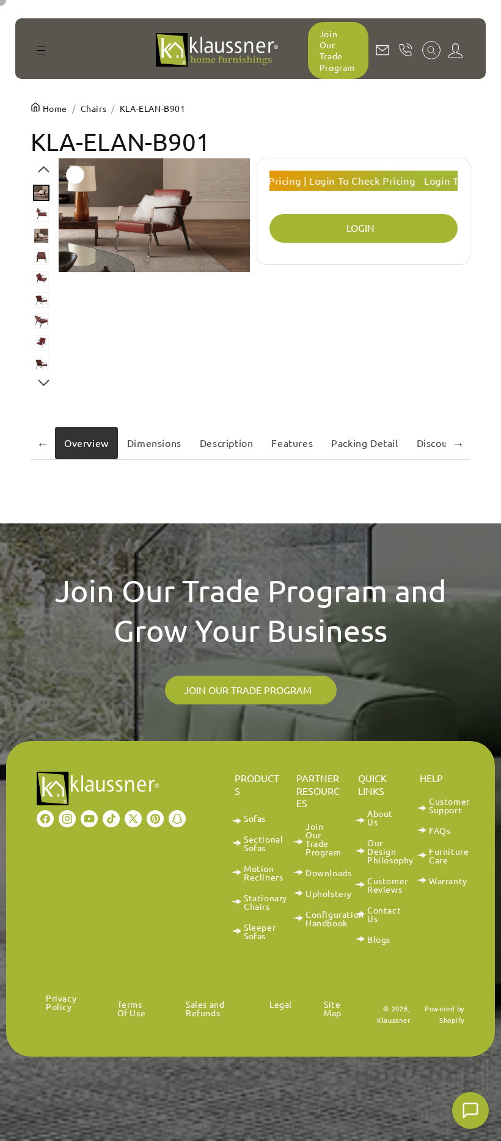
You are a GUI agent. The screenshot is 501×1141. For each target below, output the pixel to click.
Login (360, 227)
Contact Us (384, 914)
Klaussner (393, 1020)
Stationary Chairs (265, 902)
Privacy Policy (61, 1003)
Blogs (378, 939)
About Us (380, 818)
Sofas (255, 819)
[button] (40, 50)
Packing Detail (364, 443)
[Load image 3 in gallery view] (41, 235)
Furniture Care (449, 855)
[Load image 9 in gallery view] (41, 364)
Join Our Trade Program (337, 50)
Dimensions (154, 443)
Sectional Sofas (263, 843)
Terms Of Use (131, 1008)
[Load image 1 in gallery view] (41, 193)
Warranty (448, 880)
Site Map (333, 1008)
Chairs (94, 108)
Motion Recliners (263, 872)
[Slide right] (44, 382)
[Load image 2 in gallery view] (41, 214)
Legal (280, 1004)
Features (292, 443)
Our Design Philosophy (390, 851)
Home (53, 108)
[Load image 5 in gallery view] (41, 278)
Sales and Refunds (205, 1008)
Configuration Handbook (334, 918)
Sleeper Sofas (260, 931)
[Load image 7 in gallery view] (41, 321)
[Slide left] (44, 169)
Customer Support (449, 806)
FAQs (439, 830)
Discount (437, 443)
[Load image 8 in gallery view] (41, 342)
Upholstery (328, 893)
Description (227, 443)
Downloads (328, 872)
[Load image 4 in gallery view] (41, 257)
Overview (86, 443)
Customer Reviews (387, 885)
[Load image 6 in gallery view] (41, 300)
